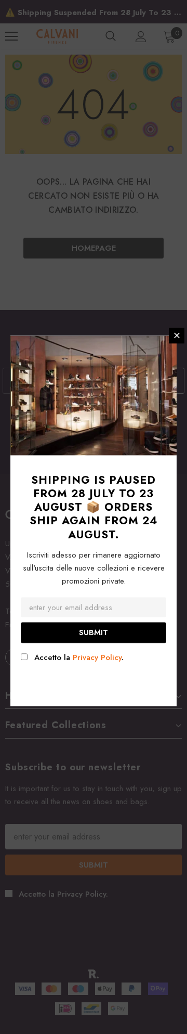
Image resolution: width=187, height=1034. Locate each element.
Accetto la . (79, 657)
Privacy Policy (97, 657)
